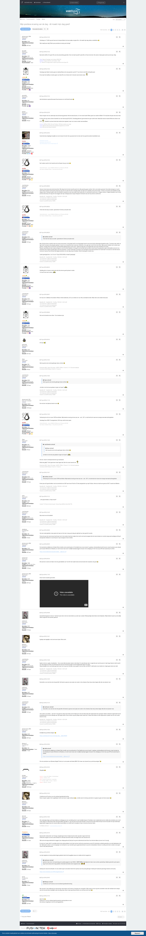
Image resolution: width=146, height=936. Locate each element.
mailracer (24, 621)
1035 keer (29, 787)
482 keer (24, 567)
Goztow (24, 141)
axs (23, 895)
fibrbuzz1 (24, 743)
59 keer (28, 826)
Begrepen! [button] (137, 933)
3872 (28, 626)
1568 (28, 563)
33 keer (24, 825)
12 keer (28, 537)
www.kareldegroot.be (55, 825)
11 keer (28, 750)
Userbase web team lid (45, 142)
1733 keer (24, 149)
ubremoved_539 (26, 399)
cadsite (24, 77)
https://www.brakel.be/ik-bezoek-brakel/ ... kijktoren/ (52, 551)
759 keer (29, 176)
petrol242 (24, 344)
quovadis (24, 95)
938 (28, 364)
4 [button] (117, 29)
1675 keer (29, 150)
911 (28, 116)
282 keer (29, 506)
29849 (28, 404)
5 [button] (119, 29)
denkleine (24, 529)
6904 (28, 501)
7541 (28, 173)
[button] (109, 30)
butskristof (24, 558)
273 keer (24, 839)
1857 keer (24, 785)
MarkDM (24, 51)
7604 (28, 81)
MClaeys (24, 644)
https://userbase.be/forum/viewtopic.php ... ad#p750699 (53, 735)
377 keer (24, 652)
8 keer (31, 88)
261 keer (29, 353)
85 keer (24, 352)
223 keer (29, 903)
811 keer (29, 840)
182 (28, 534)
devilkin (24, 168)
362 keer (24, 504)
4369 (28, 349)
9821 (28, 836)
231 (28, 881)
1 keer (31, 62)
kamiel (23, 111)
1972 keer (29, 408)
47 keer (24, 60)
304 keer (24, 103)
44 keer (28, 104)
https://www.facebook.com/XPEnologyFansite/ (51, 871)
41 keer (24, 884)
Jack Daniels (25, 185)
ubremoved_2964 (26, 36)
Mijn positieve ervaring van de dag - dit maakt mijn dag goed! (45, 24)
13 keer (28, 885)
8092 (28, 190)
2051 (28, 56)
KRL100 (24, 816)
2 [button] (113, 29)
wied (23, 495)
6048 (28, 649)
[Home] (73, 12)
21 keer (32, 152)
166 (28, 748)
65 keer (24, 44)
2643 (28, 899)
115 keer (29, 568)
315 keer (29, 630)
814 (28, 821)
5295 (28, 41)
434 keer (24, 406)
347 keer (29, 653)
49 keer (28, 369)
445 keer (24, 902)
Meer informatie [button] (52, 933)
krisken (24, 775)
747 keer (29, 195)
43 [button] (122, 29)
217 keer (24, 628)
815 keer (29, 87)
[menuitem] (74, 2)
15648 (28, 145)
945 (28, 100)
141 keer (29, 61)
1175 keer (24, 175)
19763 (28, 780)
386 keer (24, 85)
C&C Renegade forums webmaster (48, 143)
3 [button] (115, 29)
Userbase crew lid (44, 140)
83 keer (24, 368)
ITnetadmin (25, 832)
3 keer (31, 178)
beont (23, 876)
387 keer (29, 45)
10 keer (24, 536)
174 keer (24, 119)
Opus (23, 359)
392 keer (24, 194)
